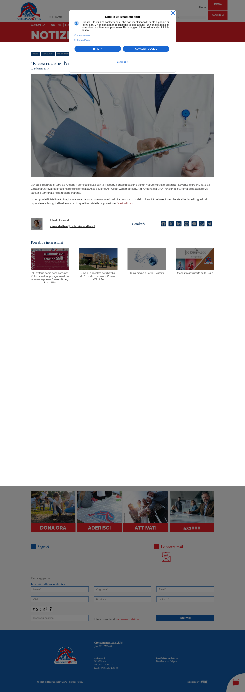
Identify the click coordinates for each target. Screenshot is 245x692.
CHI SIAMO (55, 17)
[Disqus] (122, 345)
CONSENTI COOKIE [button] (146, 48)
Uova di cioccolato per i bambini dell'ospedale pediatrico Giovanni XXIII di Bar (98, 276)
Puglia (35, 54)
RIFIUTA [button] (97, 48)
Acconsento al (118, 619)
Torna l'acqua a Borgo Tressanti (147, 273)
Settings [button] (122, 61)
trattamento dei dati (128, 619)
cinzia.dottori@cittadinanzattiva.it (72, 226)
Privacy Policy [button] (83, 40)
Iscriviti (185, 618)
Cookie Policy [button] (83, 36)
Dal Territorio (63, 54)
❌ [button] (173, 13)
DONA (218, 4)
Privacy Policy (76, 682)
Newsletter (47, 54)
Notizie (56, 25)
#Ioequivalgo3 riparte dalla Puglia (195, 273)
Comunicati (39, 25)
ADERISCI (218, 14)
